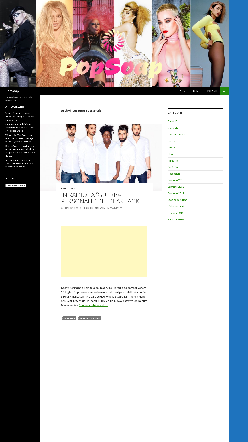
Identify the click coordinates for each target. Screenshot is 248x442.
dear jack (69, 318)
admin (89, 208)
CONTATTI (196, 91)
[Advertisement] (104, 251)
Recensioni (174, 173)
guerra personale (90, 318)
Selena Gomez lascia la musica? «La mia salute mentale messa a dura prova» (19, 163)
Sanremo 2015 (176, 180)
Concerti (173, 127)
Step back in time (177, 199)
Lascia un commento (110, 208)
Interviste (173, 147)
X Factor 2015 (176, 212)
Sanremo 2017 (176, 193)
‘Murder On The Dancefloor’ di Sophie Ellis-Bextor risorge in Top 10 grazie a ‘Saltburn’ (19, 138)
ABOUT (183, 91)
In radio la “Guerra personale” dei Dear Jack (100, 198)
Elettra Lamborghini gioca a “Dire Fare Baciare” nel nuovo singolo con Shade (19, 127)
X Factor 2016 (176, 219)
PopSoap (12, 91)
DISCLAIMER (212, 91)
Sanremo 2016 (176, 186)
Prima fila (173, 160)
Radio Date (68, 188)
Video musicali (176, 206)
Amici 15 (172, 121)
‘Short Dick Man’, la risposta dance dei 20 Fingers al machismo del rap (20, 116)
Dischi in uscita (176, 134)
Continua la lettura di (93, 305)
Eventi (171, 140)
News (171, 154)
